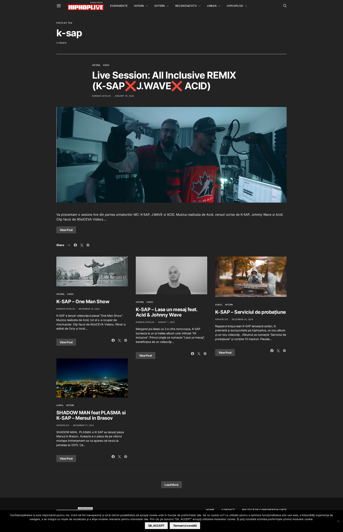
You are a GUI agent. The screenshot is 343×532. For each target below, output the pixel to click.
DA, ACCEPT (156, 525)
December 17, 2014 (83, 425)
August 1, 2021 (166, 322)
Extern (159, 5)
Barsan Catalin (101, 96)
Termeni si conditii (185, 525)
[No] (338, 521)
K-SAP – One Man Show (82, 301)
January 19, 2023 (124, 96)
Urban (212, 5)
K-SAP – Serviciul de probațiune (250, 312)
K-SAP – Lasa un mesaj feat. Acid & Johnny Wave (166, 312)
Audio (59, 405)
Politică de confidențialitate (264, 509)
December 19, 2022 (89, 309)
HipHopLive (235, 5)
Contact (228, 509)
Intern (139, 5)
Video (106, 65)
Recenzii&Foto (186, 5)
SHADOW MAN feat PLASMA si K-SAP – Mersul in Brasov (91, 415)
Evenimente (119, 5)
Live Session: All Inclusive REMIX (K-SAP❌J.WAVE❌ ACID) (164, 80)
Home (210, 509)
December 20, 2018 (242, 319)
